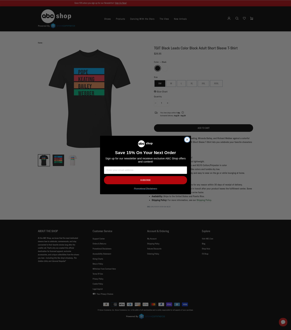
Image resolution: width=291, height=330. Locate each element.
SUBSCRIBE (145, 180)
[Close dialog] (187, 139)
